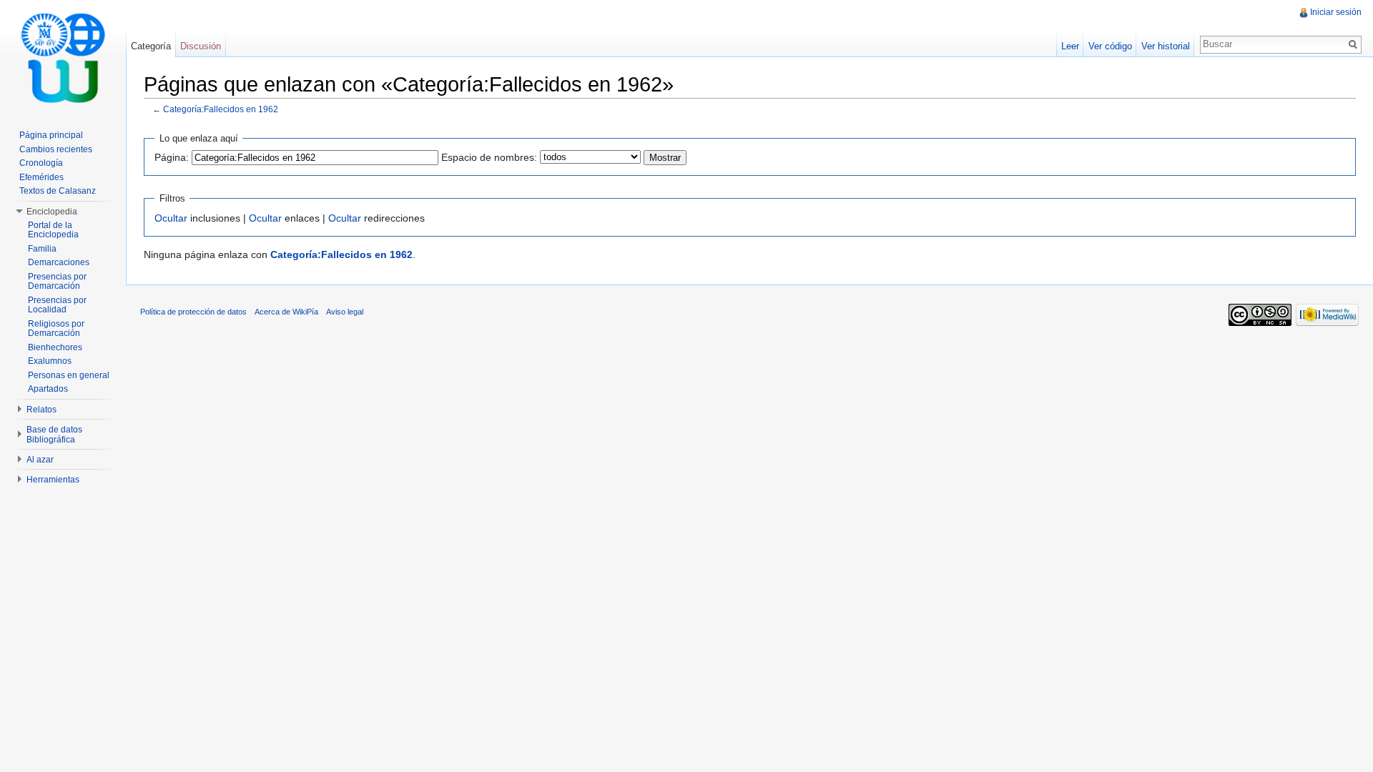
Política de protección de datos (193, 311)
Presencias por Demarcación (57, 282)
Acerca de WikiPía (286, 311)
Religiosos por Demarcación (56, 329)
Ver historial (1165, 46)
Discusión (200, 46)
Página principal (51, 135)
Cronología (41, 163)
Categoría (151, 46)
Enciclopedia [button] (51, 212)
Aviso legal (344, 311)
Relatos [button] (41, 410)
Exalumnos (50, 361)
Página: (171, 157)
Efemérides (41, 177)
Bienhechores (55, 347)
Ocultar (170, 218)
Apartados (48, 389)
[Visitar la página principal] (63, 57)
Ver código (1110, 46)
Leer (1070, 46)
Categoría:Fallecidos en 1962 (220, 109)
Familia (42, 249)
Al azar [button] (40, 460)
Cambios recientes (55, 149)
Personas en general (68, 375)
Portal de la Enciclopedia (53, 230)
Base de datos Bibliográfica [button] (54, 435)
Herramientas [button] (52, 480)
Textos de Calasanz (57, 191)
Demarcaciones (58, 262)
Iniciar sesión (1336, 12)
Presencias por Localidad (57, 305)
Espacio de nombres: (489, 157)
